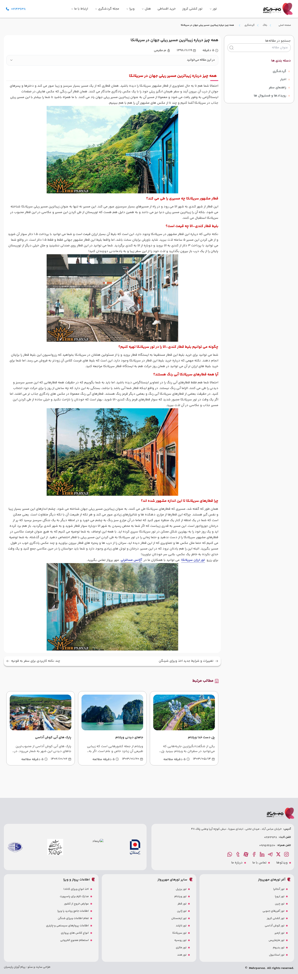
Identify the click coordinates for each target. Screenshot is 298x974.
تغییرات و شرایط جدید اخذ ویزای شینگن (186, 661)
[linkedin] (262, 854)
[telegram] (270, 854)
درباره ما (237, 862)
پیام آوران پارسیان (15, 967)
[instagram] (286, 854)
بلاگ (265, 25)
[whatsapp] (230, 854)
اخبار (283, 79)
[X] (278, 854)
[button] (112, 60)
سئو (30, 967)
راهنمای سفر (277, 87)
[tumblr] (238, 854)
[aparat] (246, 854)
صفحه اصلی (285, 25)
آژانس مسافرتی (131, 560)
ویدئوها (282, 862)
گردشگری (249, 25)
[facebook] (254, 854)
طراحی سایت (42, 967)
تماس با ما (259, 862)
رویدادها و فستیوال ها (270, 95)
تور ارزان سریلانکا (193, 560)
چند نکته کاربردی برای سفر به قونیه (35, 661)
